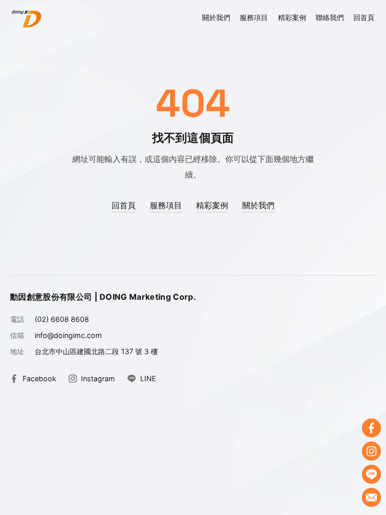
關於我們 (216, 17)
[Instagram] (371, 451)
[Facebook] (371, 428)
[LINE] (371, 474)
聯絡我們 (330, 17)
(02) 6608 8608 (62, 319)
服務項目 (254, 17)
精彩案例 (292, 17)
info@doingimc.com (68, 335)
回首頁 (363, 17)
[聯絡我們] (371, 497)
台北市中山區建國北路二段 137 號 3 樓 (96, 351)
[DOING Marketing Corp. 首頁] (26, 19)
